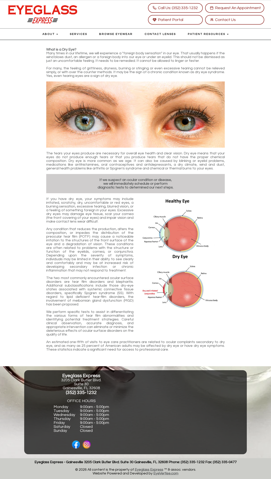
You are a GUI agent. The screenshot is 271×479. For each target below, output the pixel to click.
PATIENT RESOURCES (207, 34)
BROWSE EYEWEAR (116, 34)
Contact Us (225, 20)
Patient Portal (170, 20)
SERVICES (78, 34)
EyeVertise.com (165, 473)
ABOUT (49, 34)
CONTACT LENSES (160, 34)
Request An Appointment (238, 8)
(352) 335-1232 (81, 392)
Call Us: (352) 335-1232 (178, 8)
